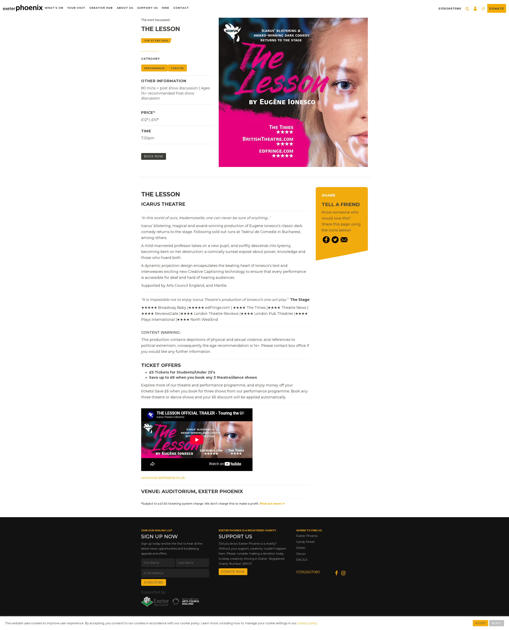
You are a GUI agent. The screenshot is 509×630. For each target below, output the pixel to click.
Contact (181, 7)
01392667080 (449, 8)
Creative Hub (101, 7)
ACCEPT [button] (480, 623)
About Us (125, 7)
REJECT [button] (497, 623)
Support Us (147, 7)
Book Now (153, 156)
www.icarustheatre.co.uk (163, 478)
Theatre (177, 68)
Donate (496, 8)
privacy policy (307, 623)
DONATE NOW (233, 571)
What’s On (54, 7)
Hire (165, 7)
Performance (154, 68)
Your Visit (76, 7)
